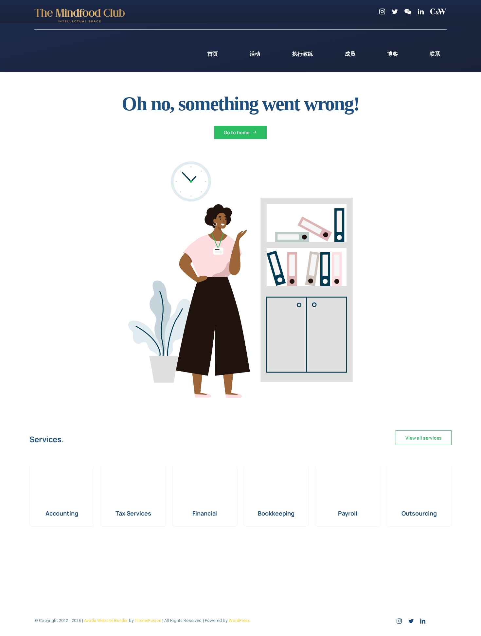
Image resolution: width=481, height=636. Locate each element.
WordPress (239, 620)
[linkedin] (421, 11)
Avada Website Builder (106, 620)
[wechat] (407, 11)
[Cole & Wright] (438, 11)
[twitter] (395, 11)
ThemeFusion (147, 620)
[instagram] (382, 11)
